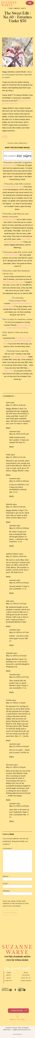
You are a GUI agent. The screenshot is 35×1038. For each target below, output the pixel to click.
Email (5, 883)
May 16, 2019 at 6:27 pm (19, 632)
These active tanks (11, 255)
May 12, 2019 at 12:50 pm (16, 655)
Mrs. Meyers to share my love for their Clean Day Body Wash (17, 341)
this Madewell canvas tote (13, 282)
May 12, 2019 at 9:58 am (16, 507)
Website (6, 891)
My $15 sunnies (9, 165)
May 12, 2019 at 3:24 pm (16, 767)
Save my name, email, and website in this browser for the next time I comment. (15, 903)
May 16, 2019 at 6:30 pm (19, 481)
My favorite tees (9, 219)
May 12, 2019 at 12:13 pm (16, 603)
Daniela (9, 504)
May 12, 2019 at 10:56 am (16, 556)
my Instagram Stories (18, 357)
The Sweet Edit (17, 8)
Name (6, 876)
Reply (8, 428)
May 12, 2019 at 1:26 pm (16, 702)
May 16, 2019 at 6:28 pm (19, 528)
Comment (8, 848)
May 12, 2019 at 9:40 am (16, 405)
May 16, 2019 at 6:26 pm (19, 746)
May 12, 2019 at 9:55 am (16, 457)
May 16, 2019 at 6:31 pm (19, 434)
